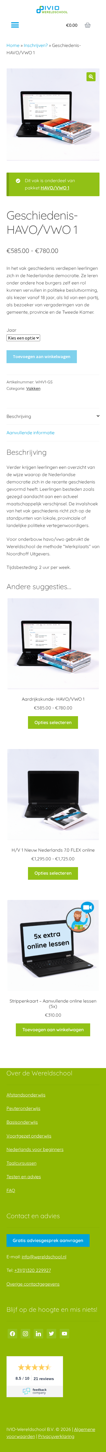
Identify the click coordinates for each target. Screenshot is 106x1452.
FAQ (11, 1190)
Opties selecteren (53, 722)
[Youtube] (64, 1333)
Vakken (33, 388)
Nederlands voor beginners (35, 1149)
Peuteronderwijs (23, 1108)
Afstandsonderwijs (26, 1095)
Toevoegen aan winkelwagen (41, 356)
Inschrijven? (36, 45)
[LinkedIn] (38, 1333)
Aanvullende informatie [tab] (31, 432)
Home (13, 45)
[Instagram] (25, 1333)
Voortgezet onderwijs (29, 1136)
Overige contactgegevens (33, 1284)
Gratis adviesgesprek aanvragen (48, 1240)
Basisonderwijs (22, 1122)
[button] (14, 25)
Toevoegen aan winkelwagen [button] (53, 1029)
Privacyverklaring (56, 1436)
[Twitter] (51, 1333)
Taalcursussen (21, 1163)
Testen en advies (24, 1176)
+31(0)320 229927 (32, 1270)
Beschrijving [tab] (19, 416)
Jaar (11, 330)
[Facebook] (12, 1333)
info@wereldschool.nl (44, 1256)
